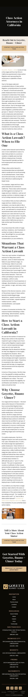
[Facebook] (7, 688)
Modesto (14, 650)
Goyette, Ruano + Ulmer (9, 70)
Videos (14, 616)
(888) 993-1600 (14, 634)
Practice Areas (14, 602)
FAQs (14, 621)
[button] (14, 569)
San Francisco (14, 627)
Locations (14, 604)
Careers (14, 619)
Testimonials (14, 624)
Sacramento (14, 671)
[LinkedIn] (16, 688)
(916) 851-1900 (14, 646)
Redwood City (14, 638)
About (14, 599)
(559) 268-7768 (14, 667)
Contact (14, 607)
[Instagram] (11, 688)
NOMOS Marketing (17, 695)
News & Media (14, 614)
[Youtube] (20, 688)
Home (14, 597)
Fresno (14, 659)
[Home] (14, 587)
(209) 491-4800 (14, 655)
